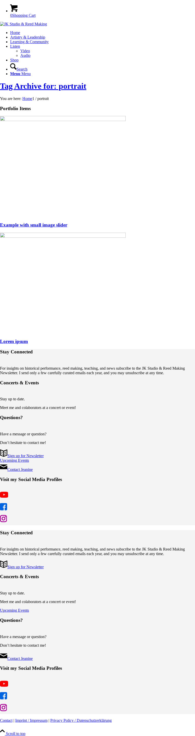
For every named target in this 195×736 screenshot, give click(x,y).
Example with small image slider (33, 225)
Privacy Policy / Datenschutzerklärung (81, 720)
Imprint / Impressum (31, 720)
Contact (6, 720)
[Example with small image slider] (63, 119)
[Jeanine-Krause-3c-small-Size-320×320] (23, 24)
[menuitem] (102, 32)
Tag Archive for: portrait (43, 86)
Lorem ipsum (14, 341)
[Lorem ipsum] (63, 236)
